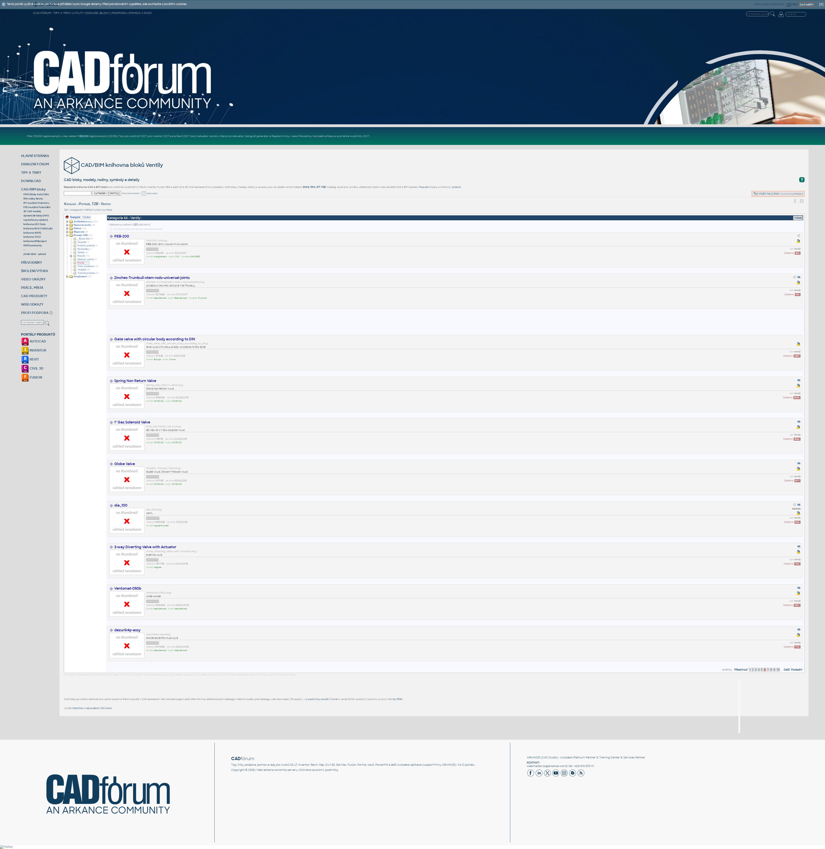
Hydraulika (83, 249)
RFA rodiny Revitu (33, 198)
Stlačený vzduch (86, 259)
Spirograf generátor (257, 136)
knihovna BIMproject (35, 241)
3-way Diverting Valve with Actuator (145, 547)
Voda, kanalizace (86, 266)
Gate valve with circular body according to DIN (154, 339)
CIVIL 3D (36, 368)
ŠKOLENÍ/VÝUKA (34, 271)
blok (799, 218)
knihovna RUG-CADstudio (38, 228)
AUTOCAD (37, 341)
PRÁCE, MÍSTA (32, 288)
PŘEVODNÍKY (31, 262)
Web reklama (265, 770)
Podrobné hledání (131, 193)
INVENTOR (37, 350)
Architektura (83, 221)
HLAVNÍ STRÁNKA (35, 156)
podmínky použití (318, 699)
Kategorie (75, 217)
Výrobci (86, 217)
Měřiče (88, 209)
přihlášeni (797, 193)
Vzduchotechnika (86, 273)
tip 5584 (397, 699)
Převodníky (305, 136)
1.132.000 (83, 136)
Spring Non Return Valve (135, 381)
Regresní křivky (280, 136)
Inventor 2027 (161, 136)
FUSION (35, 377)
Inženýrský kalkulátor (231, 136)
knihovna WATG (32, 232)
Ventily (81, 263)
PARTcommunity (32, 245)
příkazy (329, 136)
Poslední (796, 669)
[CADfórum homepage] (123, 109)
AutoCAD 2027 (138, 136)
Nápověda (151, 193)
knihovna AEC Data (34, 224)
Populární (425, 187)
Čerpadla (82, 242)
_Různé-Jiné (84, 238)
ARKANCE (533, 757)
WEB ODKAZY (32, 304)
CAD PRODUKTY (34, 296)
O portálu (468, 765)
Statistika (77, 708)
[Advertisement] (186, 324)
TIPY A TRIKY (31, 172)
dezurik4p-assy (127, 630)
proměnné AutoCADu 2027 (353, 136)
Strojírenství (80, 276)
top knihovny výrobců (35, 219)
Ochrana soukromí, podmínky (318, 770)
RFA (312, 187)
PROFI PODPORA (35, 313)
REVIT (34, 359)
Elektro (77, 228)
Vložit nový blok (768, 193)
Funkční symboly (102, 209)
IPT (318, 187)
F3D (323, 187)
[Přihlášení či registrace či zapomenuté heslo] (781, 16)
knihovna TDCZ (32, 236)
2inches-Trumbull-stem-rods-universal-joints (152, 277)
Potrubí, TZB (88, 204)
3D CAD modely (32, 211)
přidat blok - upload (34, 254)
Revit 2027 (183, 136)
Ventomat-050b (127, 588)
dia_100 (120, 505)
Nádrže (81, 252)
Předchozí (741, 669)
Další (787, 669)
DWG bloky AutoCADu (36, 194)
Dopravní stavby (82, 225)
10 (778, 669)
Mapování (79, 232)
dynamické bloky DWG (36, 215)
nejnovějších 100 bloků (99, 708)
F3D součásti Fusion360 (36, 207)
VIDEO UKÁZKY (33, 279)
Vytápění (82, 269)
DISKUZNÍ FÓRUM (35, 164)
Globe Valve (124, 464)
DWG (306, 187)
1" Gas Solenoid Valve (132, 422)
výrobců (456, 187)
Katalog (70, 204)
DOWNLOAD (31, 181)
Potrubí (81, 256)
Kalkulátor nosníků (207, 136)
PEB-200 (121, 236)
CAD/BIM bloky (33, 189)
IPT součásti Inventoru (36, 202)
